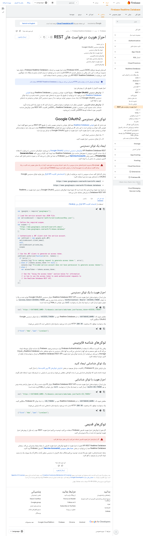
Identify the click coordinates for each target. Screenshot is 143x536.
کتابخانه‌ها (107, 508)
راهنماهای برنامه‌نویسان (103, 495)
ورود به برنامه (7, 3)
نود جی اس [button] (100, 198)
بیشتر (96, 3)
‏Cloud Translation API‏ (65, 23)
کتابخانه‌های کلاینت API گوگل (55, 174)
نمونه (108, 504)
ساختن (118, 3)
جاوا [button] (91, 198)
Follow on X (72, 502)
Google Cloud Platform (46, 522)
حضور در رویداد (71, 509)
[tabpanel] (60, 245)
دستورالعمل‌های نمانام (35, 509)
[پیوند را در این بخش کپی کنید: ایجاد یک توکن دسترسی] (77, 146)
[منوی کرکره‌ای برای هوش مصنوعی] (109, 14)
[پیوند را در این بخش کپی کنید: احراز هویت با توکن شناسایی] (72, 379)
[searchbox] (128, 21)
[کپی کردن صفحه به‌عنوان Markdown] (44, 37)
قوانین (84, 125)
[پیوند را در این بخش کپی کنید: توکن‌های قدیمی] (82, 424)
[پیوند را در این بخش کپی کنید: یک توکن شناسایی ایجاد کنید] (72, 363)
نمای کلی (137, 14)
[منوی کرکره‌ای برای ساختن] (113, 2)
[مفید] (20, 31)
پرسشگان (38, 513)
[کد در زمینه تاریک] (100, 209)
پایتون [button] (84, 198)
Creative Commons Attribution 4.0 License (57, 475)
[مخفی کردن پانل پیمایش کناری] (116, 532)
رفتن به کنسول (18, 3)
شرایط (108, 531)
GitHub (107, 511)
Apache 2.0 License (18, 475)
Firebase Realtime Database (125, 9)
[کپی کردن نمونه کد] (104, 209)
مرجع (79, 14)
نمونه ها (72, 14)
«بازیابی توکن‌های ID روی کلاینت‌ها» (50, 368)
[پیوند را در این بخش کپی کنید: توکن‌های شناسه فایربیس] (70, 342)
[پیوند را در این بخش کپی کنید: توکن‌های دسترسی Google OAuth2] (53, 119)
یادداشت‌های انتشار (35, 506)
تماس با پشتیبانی (36, 495)
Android (82, 522)
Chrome (72, 522)
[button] (130, 35)
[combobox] (67, 3)
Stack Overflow (35, 499)
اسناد (107, 3)
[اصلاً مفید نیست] (16, 31)
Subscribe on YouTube (68, 506)
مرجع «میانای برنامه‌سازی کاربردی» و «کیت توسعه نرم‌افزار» (95, 500)
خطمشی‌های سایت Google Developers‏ (82, 477)
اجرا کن (91, 14)
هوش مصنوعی (116, 14)
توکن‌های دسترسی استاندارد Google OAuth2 (66, 150)
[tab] (100, 198)
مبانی (129, 14)
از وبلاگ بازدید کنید (70, 495)
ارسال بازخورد (22, 37)
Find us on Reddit (69, 499)
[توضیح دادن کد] (97, 209)
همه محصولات (29, 522)
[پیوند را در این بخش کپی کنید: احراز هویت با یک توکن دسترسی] (68, 292)
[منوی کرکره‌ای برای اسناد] (103, 2)
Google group (36, 502)
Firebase (103, 31)
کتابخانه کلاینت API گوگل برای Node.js (82, 204)
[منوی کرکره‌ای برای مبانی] (125, 14)
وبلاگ (28, 3)
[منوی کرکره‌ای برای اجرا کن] (86, 14)
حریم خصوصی (100, 531)
